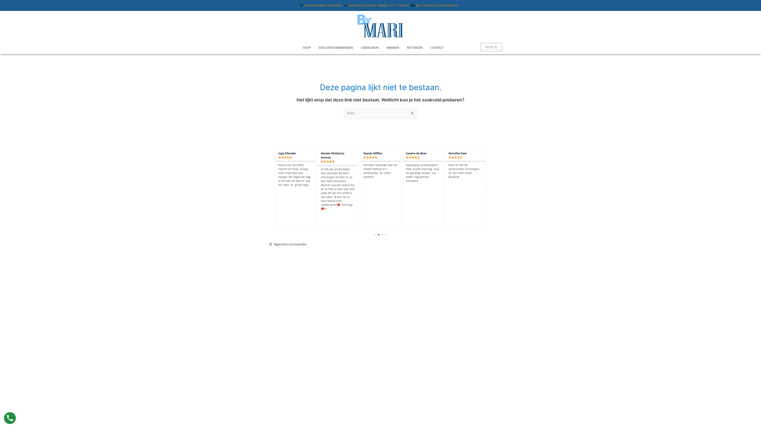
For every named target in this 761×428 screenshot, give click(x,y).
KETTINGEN (415, 48)
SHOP (307, 48)
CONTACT (437, 48)
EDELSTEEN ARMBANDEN (336, 48)
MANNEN (393, 48)
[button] (273, 189)
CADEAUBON (370, 48)
